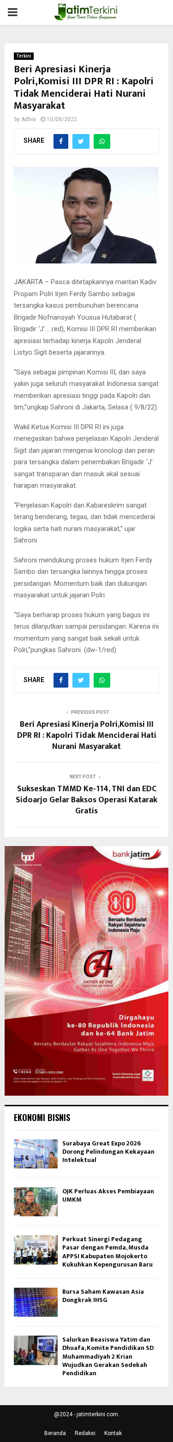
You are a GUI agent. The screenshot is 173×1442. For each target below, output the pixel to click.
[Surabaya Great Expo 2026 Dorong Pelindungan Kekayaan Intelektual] (36, 1153)
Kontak (113, 1433)
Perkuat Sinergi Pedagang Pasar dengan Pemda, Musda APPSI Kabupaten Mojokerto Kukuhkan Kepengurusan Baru (107, 1252)
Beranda (55, 1433)
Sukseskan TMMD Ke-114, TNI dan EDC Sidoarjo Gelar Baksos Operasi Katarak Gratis (86, 800)
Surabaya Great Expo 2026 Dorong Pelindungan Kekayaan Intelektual (108, 1151)
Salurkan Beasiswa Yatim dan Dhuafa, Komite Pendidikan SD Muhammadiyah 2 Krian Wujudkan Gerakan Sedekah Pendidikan (108, 1356)
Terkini (23, 55)
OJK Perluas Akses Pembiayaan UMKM (108, 1195)
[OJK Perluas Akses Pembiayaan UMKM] (36, 1201)
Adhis (28, 119)
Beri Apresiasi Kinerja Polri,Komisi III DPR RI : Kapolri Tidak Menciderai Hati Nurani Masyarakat (86, 735)
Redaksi (85, 1433)
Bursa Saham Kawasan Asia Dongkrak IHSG (103, 1295)
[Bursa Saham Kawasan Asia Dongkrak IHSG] (36, 1302)
